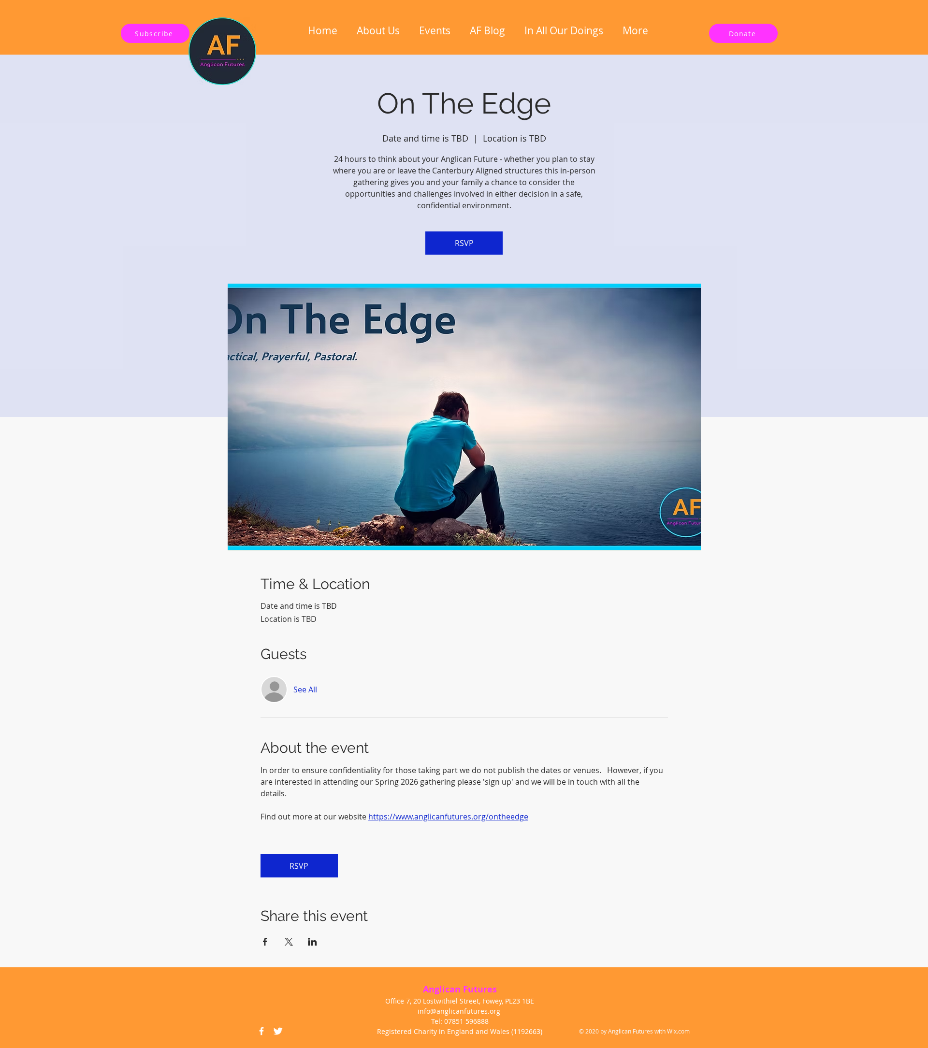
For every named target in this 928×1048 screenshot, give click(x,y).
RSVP (464, 243)
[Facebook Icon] (261, 1031)
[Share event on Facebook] (265, 942)
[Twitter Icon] (278, 1031)
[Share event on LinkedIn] (312, 942)
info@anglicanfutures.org (459, 1011)
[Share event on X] (288, 942)
